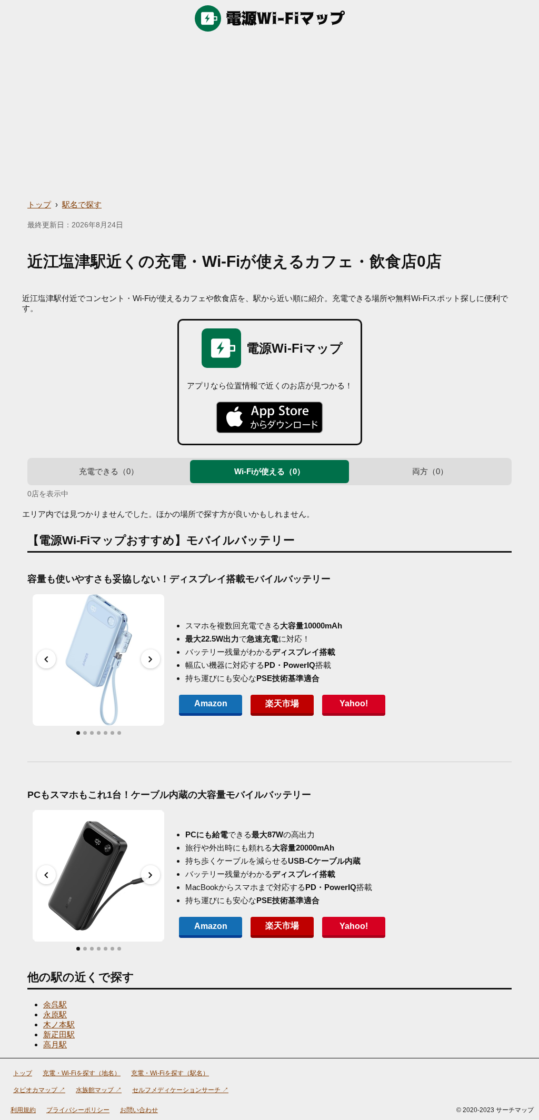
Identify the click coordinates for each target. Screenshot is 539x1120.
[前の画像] (46, 658)
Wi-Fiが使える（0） (269, 471)
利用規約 (23, 1110)
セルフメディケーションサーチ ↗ (180, 1090)
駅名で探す (82, 204)
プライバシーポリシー (77, 1110)
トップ (39, 204)
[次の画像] (150, 658)
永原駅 (55, 1014)
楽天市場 (282, 703)
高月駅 (55, 1044)
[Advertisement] (269, 115)
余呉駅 (55, 1004)
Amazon (210, 703)
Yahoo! (354, 703)
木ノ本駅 (59, 1024)
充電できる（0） (108, 471)
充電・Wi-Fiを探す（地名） (82, 1073)
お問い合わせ (139, 1110)
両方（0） (430, 471)
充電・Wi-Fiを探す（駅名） (170, 1073)
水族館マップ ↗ (99, 1090)
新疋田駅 (59, 1034)
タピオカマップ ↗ (39, 1090)
